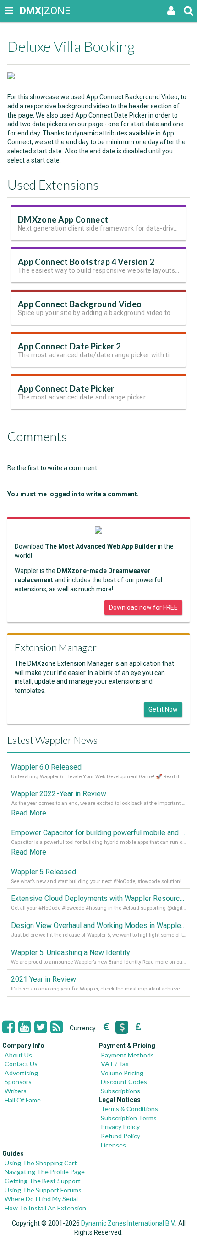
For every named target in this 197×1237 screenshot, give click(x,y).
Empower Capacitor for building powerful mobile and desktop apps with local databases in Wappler (98, 832)
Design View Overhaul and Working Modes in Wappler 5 (98, 925)
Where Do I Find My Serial (41, 1199)
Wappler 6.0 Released (46, 767)
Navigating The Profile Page (45, 1171)
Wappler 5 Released (43, 871)
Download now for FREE (143, 607)
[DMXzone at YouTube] (24, 1027)
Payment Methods (127, 1055)
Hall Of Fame (23, 1100)
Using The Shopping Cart (41, 1163)
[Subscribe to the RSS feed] (56, 1027)
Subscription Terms (129, 1118)
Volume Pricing (122, 1073)
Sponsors (18, 1081)
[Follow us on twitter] (40, 1027)
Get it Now (163, 709)
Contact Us (21, 1064)
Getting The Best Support (43, 1181)
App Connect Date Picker (66, 388)
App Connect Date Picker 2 (69, 346)
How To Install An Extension (45, 1208)
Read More (28, 813)
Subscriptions (120, 1091)
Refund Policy (120, 1136)
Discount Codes (124, 1081)
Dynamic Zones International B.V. (128, 1223)
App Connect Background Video (80, 304)
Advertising (21, 1073)
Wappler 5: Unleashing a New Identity (70, 952)
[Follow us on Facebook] (8, 1027)
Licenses (113, 1145)
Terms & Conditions (129, 1109)
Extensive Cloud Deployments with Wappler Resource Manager (98, 898)
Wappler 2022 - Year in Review (58, 793)
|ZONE (28, 11)
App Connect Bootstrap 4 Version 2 (86, 262)
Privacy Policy (120, 1126)
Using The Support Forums (43, 1190)
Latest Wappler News (52, 740)
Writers (16, 1091)
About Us (18, 1055)
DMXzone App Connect (63, 219)
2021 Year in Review (43, 979)
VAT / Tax (115, 1064)
